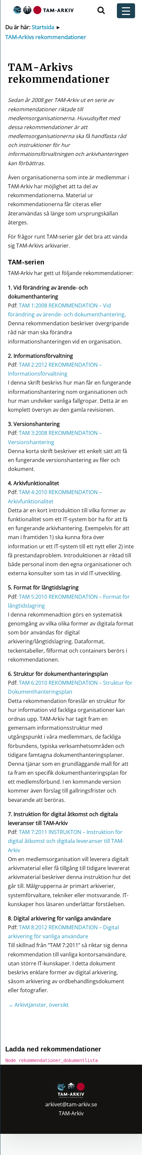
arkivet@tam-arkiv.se (71, 1104)
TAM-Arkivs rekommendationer (45, 37)
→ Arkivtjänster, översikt (38, 1004)
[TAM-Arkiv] (42, 10)
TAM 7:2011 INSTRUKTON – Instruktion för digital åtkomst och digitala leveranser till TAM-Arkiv (66, 841)
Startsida (43, 27)
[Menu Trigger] (126, 10)
